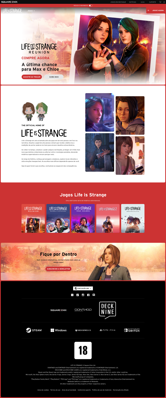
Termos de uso (55, 390)
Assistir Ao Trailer (31, 77)
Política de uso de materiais (101, 390)
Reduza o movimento (81, 5)
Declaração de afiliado (121, 390)
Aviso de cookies (43, 390)
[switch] (90, 6)
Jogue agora (158, 10)
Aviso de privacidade (69, 390)
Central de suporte (84, 390)
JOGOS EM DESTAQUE (118, 2)
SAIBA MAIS (54, 77)
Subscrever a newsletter (58, 269)
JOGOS (30, 11)
